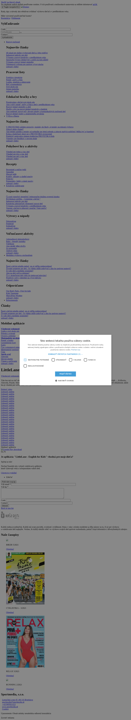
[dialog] (65, 360)
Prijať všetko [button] (65, 374)
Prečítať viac (75, 350)
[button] (65, 354)
